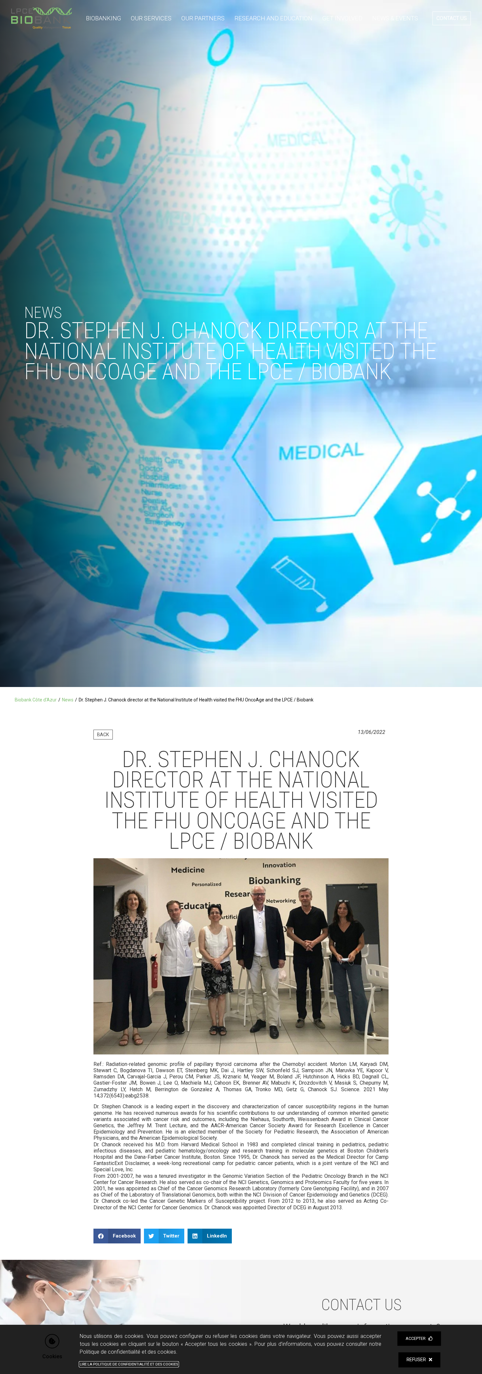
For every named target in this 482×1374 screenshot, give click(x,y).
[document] (241, 687)
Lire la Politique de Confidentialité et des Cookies (129, 1364)
